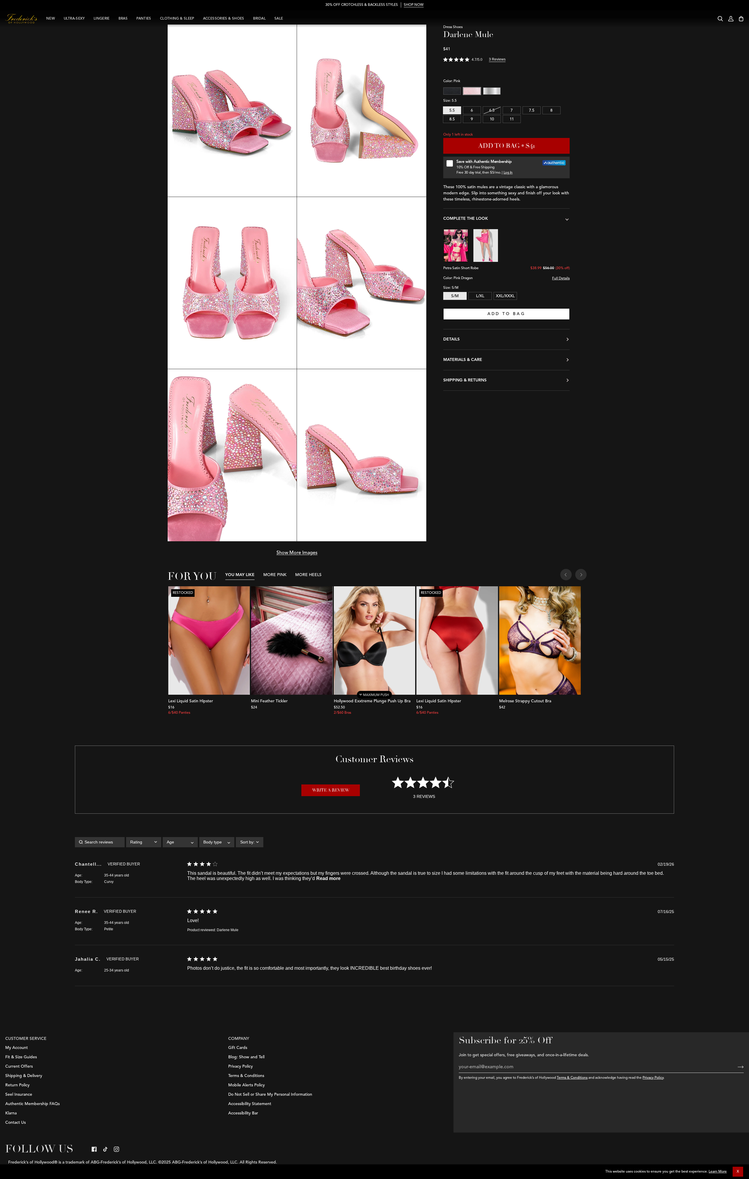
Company (238, 1039)
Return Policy (17, 1085)
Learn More (718, 1171)
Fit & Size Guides (21, 1057)
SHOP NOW (414, 5)
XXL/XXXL (505, 296)
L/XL (480, 296)
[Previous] (566, 575)
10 (492, 119)
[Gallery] (209, 640)
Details (451, 339)
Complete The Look (465, 219)
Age (78, 875)
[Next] (581, 575)
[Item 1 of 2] (292, 640)
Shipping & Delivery (23, 1076)
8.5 (452, 119)
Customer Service (26, 1039)
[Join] (736, 1067)
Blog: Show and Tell (246, 1057)
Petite (108, 929)
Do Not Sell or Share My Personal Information (270, 1094)
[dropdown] (143, 842)
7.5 (531, 111)
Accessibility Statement (249, 1104)
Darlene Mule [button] (227, 930)
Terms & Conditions (572, 1078)
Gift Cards (237, 1048)
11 (512, 119)
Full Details (561, 278)
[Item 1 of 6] (540, 640)
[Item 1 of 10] (374, 640)
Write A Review (330, 790)
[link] (94, 1149)
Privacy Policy (653, 1078)
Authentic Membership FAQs (32, 1104)
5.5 (452, 111)
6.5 (491, 111)
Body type (83, 882)
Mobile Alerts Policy (246, 1085)
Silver (492, 91)
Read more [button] (328, 878)
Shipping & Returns (465, 380)
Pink (472, 91)
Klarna (11, 1113)
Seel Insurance (18, 1094)
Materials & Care (462, 360)
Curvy (109, 882)
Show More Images (296, 553)
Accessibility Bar (243, 1113)
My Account (16, 1048)
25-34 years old (116, 970)
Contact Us (15, 1123)
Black (452, 91)
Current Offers (19, 1066)
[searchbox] (100, 842)
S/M (455, 296)
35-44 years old (116, 875)
